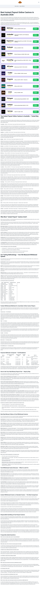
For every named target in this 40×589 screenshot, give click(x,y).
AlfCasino (10, 66)
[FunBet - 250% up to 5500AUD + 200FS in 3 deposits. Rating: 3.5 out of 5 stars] (3, 73)
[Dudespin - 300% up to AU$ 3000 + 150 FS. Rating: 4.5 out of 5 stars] (3, 48)
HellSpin (10, 105)
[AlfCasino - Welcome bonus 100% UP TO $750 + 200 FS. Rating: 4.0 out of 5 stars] (3, 67)
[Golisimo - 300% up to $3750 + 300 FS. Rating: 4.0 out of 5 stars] (3, 86)
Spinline (10, 53)
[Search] (38, 2)
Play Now (35, 28)
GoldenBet (10, 34)
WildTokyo (10, 28)
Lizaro (10, 92)
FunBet (10, 73)
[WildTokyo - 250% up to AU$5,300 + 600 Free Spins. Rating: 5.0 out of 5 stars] (3, 29)
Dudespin (10, 47)
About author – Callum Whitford (19, 6)
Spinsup (10, 111)
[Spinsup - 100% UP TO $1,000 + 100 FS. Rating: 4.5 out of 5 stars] (3, 112)
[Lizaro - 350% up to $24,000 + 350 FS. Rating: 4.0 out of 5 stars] (3, 93)
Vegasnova (10, 41)
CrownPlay (10, 60)
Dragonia (10, 79)
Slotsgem (10, 98)
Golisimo (10, 85)
